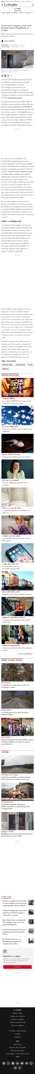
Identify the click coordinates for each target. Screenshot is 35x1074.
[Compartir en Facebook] (5, 76)
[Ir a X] (8, 1063)
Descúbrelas (17, 967)
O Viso (30, 364)
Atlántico (17, 1037)
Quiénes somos (17, 1013)
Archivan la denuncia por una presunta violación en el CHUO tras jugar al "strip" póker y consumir (15, 913)
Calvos (21, 12)
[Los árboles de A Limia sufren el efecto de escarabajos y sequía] (17, 672)
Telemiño (17, 1034)
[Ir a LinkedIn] (17, 1063)
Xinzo (3, 12)
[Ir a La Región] (10, 5)
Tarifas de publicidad (17, 1022)
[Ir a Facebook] (3, 1063)
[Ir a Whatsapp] (31, 1063)
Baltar (8, 12)
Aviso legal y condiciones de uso (17, 1053)
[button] (32, 5)
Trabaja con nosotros (17, 1016)
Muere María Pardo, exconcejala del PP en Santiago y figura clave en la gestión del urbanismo (14, 922)
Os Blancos (15, 12)
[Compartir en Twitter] (8, 76)
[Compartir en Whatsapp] (2, 76)
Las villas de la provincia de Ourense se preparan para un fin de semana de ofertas (15, 932)
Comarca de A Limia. (15, 98)
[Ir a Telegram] (15, 1067)
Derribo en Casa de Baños (22, 1)
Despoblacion (20, 364)
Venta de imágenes (17, 1025)
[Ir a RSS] (19, 1067)
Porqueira (28, 12)
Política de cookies (17, 1050)
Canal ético (18, 1044)
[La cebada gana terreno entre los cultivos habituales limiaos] (17, 700)
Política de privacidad (17, 1047)
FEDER (17, 1056)
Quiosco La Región (17, 1019)
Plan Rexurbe (9, 1)
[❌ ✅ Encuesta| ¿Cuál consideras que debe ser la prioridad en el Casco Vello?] (17, 821)
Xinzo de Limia (7, 364)
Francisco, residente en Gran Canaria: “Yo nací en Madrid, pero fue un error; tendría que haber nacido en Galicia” (15, 903)
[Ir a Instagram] (13, 1063)
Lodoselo (5, 369)
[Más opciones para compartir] (11, 76)
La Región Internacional (17, 1030)
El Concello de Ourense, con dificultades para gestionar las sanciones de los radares (12, 941)
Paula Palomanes (9, 41)
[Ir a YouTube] (22, 1063)
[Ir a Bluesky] (26, 1063)
